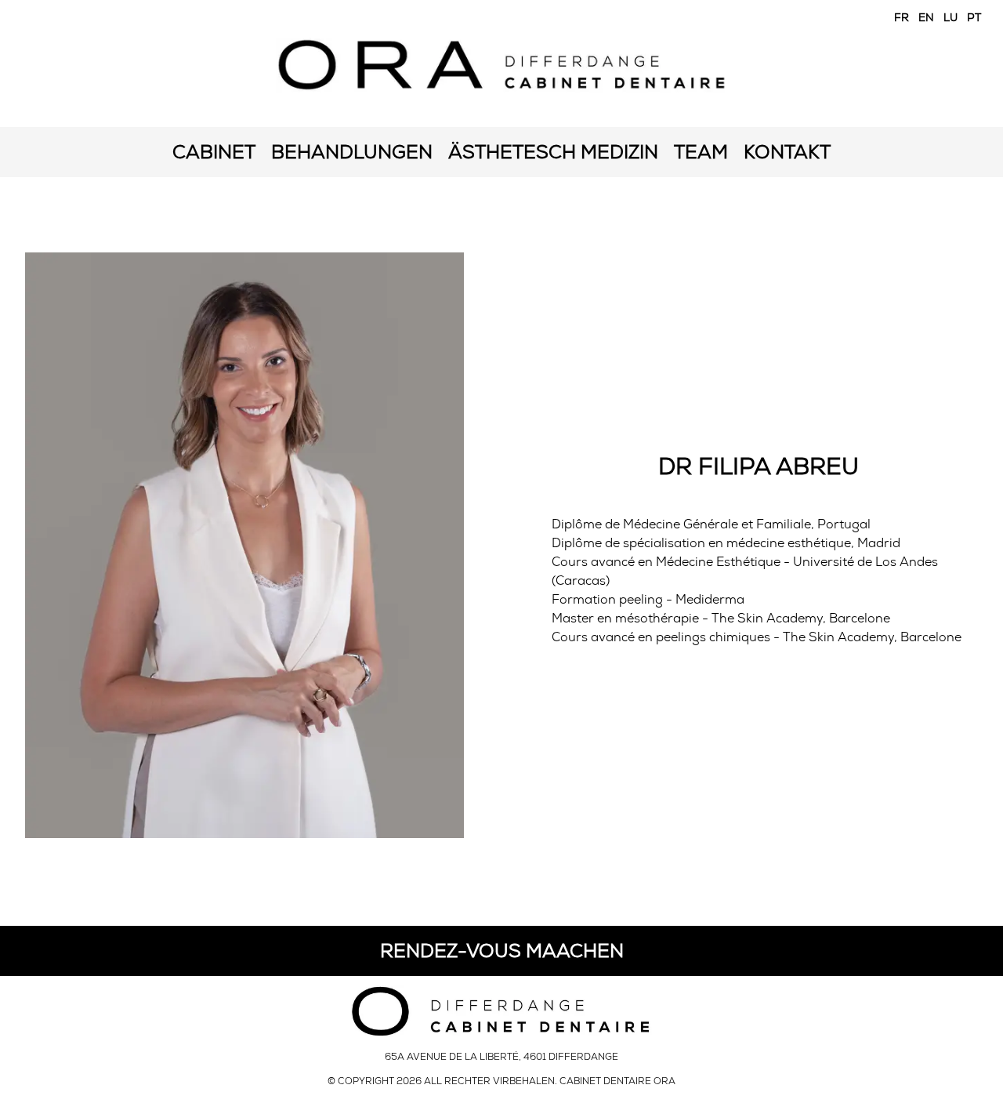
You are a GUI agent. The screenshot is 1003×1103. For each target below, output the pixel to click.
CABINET (213, 152)
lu (950, 17)
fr (901, 17)
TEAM (701, 152)
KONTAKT (787, 152)
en (926, 17)
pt (974, 17)
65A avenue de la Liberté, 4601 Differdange (501, 1056)
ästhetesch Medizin (553, 152)
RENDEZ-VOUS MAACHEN (502, 950)
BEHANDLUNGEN (352, 152)
